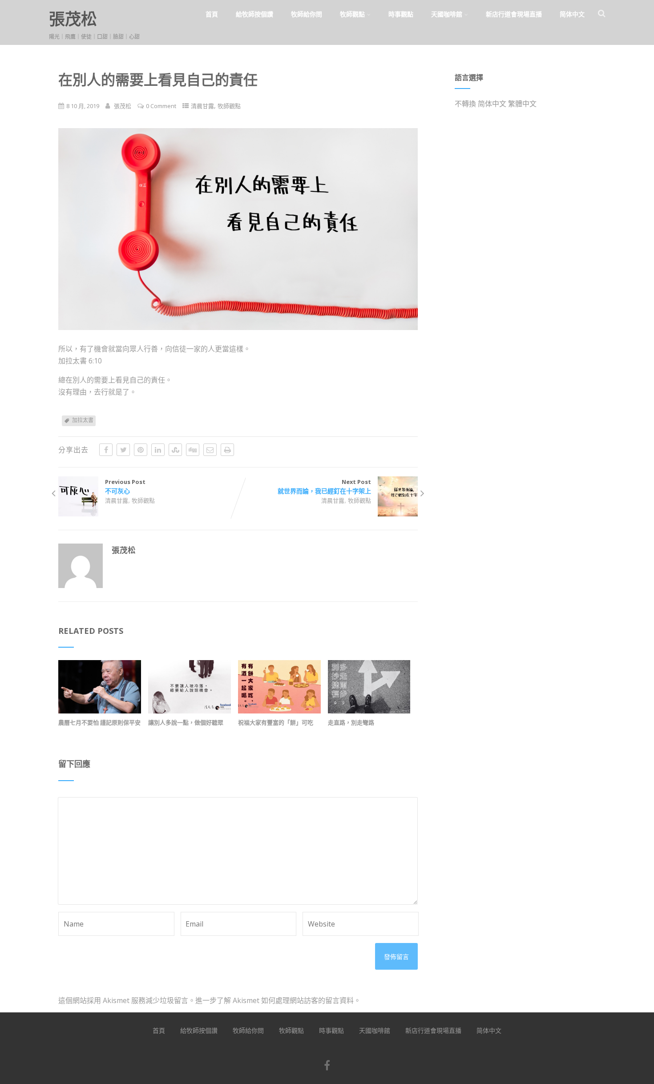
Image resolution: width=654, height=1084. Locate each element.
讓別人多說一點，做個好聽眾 (185, 722)
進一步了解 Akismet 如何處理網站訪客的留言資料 (274, 1000)
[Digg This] (192, 449)
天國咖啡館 (446, 14)
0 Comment (161, 106)
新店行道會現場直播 (514, 14)
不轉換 (465, 104)
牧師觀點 (352, 14)
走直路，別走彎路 (351, 722)
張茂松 (73, 19)
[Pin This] (140, 449)
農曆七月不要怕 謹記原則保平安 (99, 722)
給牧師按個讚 (254, 14)
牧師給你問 (306, 14)
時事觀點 (400, 14)
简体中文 (572, 14)
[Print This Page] (227, 449)
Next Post (324, 486)
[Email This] (210, 449)
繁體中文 (522, 104)
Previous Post (125, 486)
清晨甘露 (202, 106)
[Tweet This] (123, 449)
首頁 (212, 14)
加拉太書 (82, 420)
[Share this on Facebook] (106, 449)
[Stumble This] (175, 449)
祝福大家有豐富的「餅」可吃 (275, 722)
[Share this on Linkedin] (158, 449)
